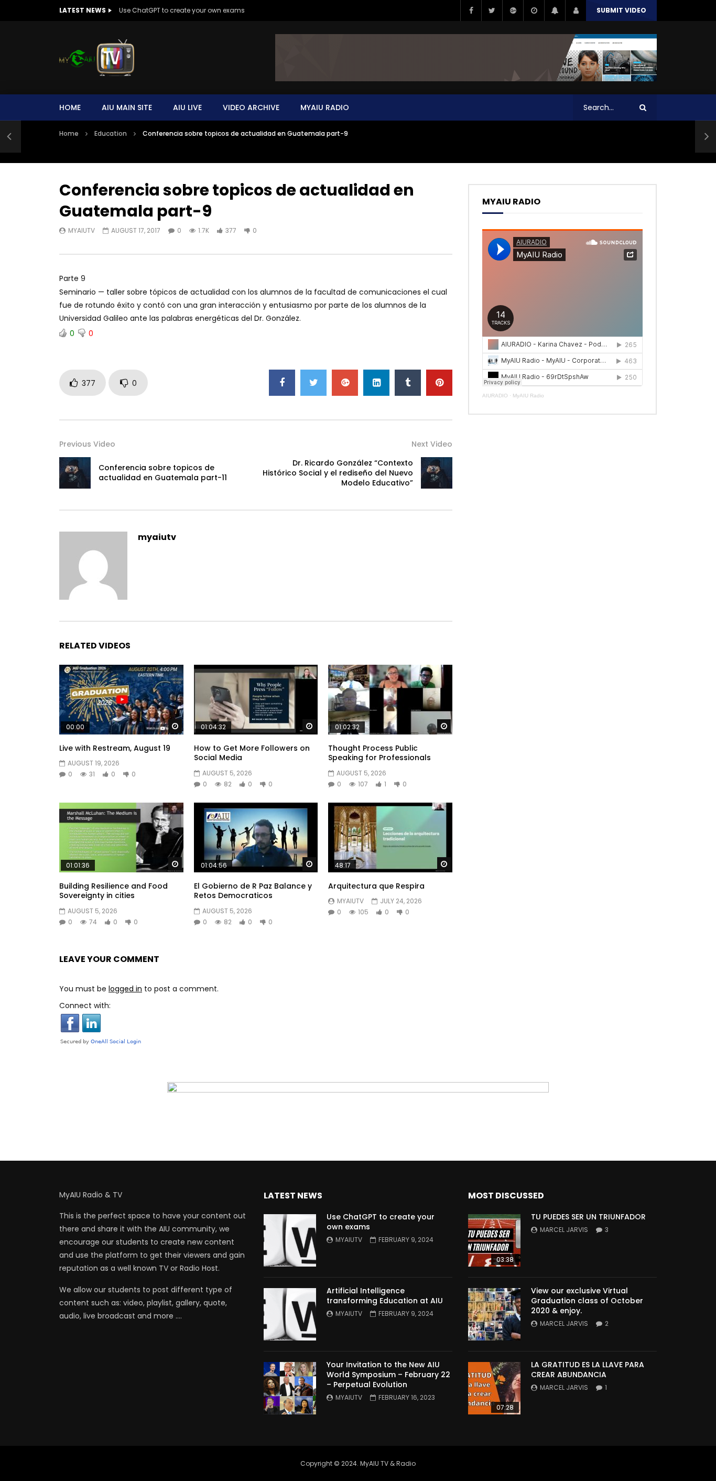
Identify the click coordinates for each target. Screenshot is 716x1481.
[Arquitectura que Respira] (390, 837)
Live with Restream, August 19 (114, 748)
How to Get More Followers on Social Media (252, 753)
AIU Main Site (127, 107)
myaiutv (81, 230)
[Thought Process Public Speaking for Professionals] (390, 699)
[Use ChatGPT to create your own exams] (290, 1240)
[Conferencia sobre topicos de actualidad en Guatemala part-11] (10, 136)
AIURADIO (495, 395)
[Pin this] (439, 383)
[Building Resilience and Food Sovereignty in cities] (121, 837)
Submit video (621, 10)
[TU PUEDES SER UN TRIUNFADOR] (494, 1240)
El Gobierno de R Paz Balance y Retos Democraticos (253, 891)
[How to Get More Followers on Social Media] (256, 699)
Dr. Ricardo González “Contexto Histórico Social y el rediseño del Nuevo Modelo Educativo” (338, 473)
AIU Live (187, 107)
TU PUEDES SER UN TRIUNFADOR (588, 1217)
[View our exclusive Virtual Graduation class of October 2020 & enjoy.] (494, 1314)
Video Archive (251, 107)
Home (70, 107)
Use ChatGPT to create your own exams (182, 10)
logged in (125, 988)
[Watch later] (533, 10)
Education (110, 133)
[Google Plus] (512, 10)
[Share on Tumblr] (408, 383)
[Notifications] (554, 10)
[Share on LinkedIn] (376, 383)
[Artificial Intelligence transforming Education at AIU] (290, 1314)
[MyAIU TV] (96, 57)
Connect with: (85, 1005)
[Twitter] (491, 10)
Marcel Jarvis (564, 1229)
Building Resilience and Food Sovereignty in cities (113, 891)
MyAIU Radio (528, 395)
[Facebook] (470, 10)
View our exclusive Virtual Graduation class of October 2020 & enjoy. (587, 1300)
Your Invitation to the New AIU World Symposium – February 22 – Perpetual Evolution (388, 1374)
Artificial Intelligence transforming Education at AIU (385, 1295)
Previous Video (87, 444)
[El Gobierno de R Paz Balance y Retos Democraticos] (256, 837)
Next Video (431, 444)
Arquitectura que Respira (376, 886)
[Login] (575, 10)
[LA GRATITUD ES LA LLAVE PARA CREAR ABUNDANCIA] (494, 1388)
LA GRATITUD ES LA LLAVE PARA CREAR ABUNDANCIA (587, 1369)
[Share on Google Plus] (345, 383)
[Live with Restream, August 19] (121, 699)
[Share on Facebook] (282, 383)
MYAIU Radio (324, 107)
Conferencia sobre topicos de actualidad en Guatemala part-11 (163, 472)
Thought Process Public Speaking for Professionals (379, 753)
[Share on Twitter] (313, 383)
